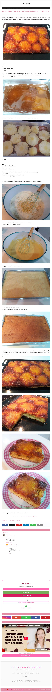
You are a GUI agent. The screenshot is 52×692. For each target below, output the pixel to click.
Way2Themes (11, 689)
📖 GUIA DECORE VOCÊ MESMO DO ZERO (26, 602)
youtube (35, 516)
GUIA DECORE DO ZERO (29, 673)
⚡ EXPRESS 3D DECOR (26, 595)
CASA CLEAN (26, 3)
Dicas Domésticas (12, 520)
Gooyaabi (21, 689)
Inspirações (18, 520)
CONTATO (38, 673)
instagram (26, 516)
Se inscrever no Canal (26, 655)
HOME (13, 673)
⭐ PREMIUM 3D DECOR (26, 589)
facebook (30, 516)
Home (25, 689)
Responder (7, 542)
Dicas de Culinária (5, 520)
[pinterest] (45, 617)
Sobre (29, 689)
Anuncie (33, 689)
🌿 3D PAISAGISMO (26, 592)
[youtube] (16, 617)
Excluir (11, 542)
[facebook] (35, 617)
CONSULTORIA (20, 673)
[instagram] (6, 617)
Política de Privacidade (45, 689)
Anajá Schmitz (9, 534)
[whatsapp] (26, 617)
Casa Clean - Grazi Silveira (14, 544)
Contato (38, 689)
